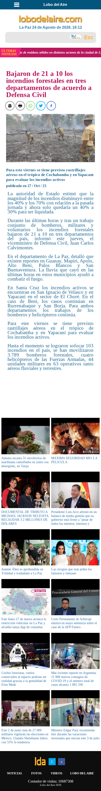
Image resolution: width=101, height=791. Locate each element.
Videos (56, 773)
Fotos (36, 773)
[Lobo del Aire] (50, 19)
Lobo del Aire (82, 773)
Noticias (14, 773)
